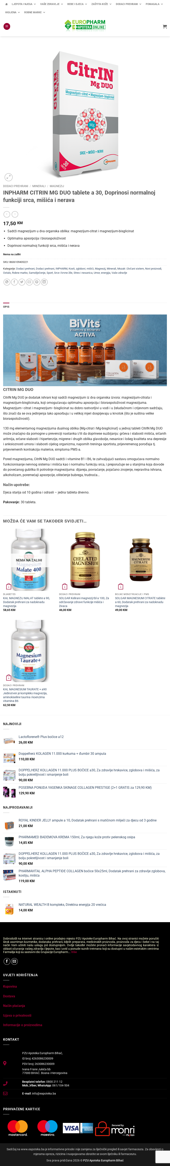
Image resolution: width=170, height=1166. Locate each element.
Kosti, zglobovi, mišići (81, 268)
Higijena (10, 12)
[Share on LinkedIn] (44, 282)
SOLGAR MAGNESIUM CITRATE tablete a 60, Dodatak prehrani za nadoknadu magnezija (140, 602)
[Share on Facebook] (14, 282)
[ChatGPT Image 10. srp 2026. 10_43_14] (85, 350)
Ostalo (7, 272)
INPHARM (61, 268)
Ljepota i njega (22, 4)
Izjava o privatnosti (17, 1015)
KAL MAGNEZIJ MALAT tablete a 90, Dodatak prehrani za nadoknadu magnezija (26, 602)
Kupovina (10, 986)
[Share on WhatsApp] (7, 282)
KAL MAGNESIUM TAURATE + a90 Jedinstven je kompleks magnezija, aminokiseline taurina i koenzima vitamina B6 (25, 695)
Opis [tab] (6, 306)
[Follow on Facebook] (7, 961)
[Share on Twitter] (21, 282)
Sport (50, 272)
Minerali (39, 186)
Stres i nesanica (83, 272)
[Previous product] (15, 214)
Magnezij (57, 186)
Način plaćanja (14, 1006)
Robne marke (33, 12)
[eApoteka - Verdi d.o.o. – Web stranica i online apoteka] (85, 26)
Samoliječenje (37, 272)
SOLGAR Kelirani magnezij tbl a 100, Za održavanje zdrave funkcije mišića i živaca (84, 602)
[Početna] (6, 4)
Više (74, 952)
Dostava (9, 996)
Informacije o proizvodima (22, 1025)
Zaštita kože (99, 4)
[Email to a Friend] (29, 282)
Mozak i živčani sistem (130, 268)
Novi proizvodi (153, 268)
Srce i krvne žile (63, 272)
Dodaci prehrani (127, 4)
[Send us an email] (14, 961)
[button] (7, 26)
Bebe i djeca (75, 4)
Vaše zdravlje (50, 4)
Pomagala (152, 4)
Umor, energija (102, 272)
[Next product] (7, 214)
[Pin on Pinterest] (36, 282)
